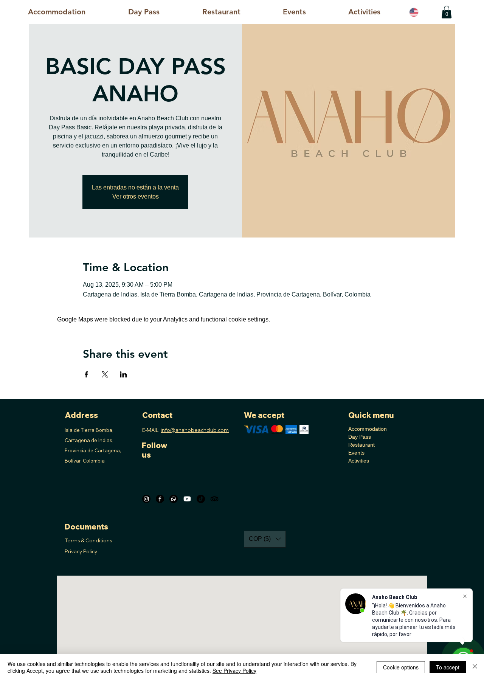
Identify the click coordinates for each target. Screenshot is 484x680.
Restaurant (361, 445)
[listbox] (265, 539)
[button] (364, 12)
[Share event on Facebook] (86, 374)
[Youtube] (187, 499)
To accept (447, 667)
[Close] (474, 667)
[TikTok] (201, 499)
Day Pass (359, 437)
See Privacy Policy (234, 670)
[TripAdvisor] (214, 499)
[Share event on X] (105, 374)
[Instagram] (146, 499)
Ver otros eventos (135, 196)
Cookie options (401, 667)
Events (356, 453)
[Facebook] (160, 499)
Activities (358, 461)
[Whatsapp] (173, 499)
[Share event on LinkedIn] (123, 374)
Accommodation (367, 429)
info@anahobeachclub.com (195, 430)
